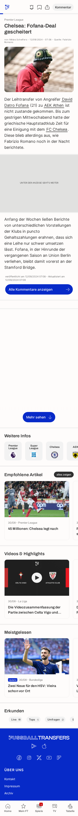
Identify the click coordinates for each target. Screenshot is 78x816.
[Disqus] (39, 368)
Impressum (12, 786)
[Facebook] (19, 757)
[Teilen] (47, 7)
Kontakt (9, 779)
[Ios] (44, 746)
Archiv (8, 793)
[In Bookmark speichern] (39, 7)
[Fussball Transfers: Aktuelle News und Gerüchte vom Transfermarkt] (39, 737)
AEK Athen (54, 105)
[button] (63, 7)
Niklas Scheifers (18, 39)
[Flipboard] (59, 757)
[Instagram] (29, 757)
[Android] (34, 746)
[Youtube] (49, 757)
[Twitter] (39, 757)
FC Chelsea (56, 129)
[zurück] (6, 7)
